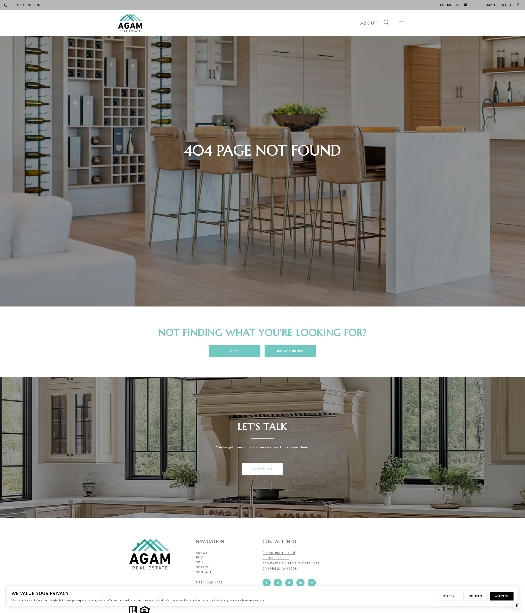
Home (235, 351)
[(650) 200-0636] (349, 23)
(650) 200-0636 (275, 558)
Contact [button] (204, 572)
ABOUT (202, 552)
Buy (199, 557)
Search (203, 567)
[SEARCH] (386, 23)
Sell (200, 562)
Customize (476, 596)
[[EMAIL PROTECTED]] (354, 23)
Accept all (501, 596)
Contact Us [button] (262, 468)
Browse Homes (290, 351)
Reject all (449, 596)
